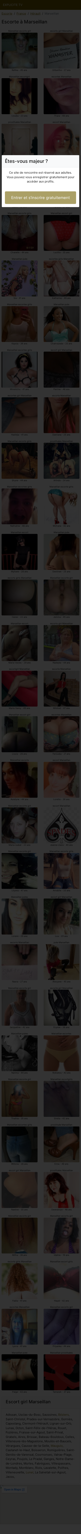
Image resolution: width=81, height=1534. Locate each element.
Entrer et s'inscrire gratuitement (40, 197)
